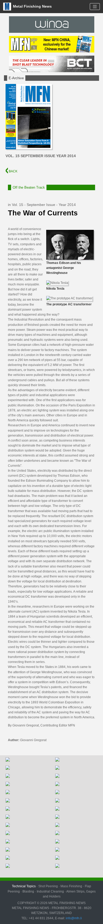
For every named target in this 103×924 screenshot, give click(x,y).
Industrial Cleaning (50, 891)
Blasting (28, 891)
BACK (12, 171)
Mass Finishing (71, 886)
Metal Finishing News (32, 6)
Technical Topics (24, 886)
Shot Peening (48, 886)
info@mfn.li (73, 918)
